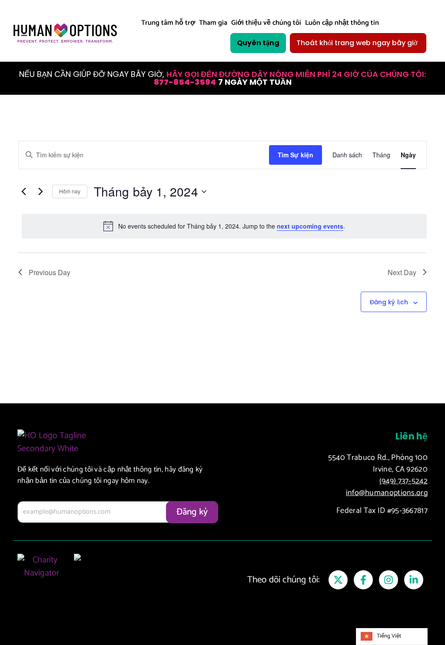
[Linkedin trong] (413, 579)
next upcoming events (310, 226)
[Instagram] (388, 579)
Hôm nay (69, 191)
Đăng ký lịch (389, 302)
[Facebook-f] (363, 579)
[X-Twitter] (338, 579)
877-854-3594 (185, 81)
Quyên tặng (258, 43)
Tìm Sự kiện (295, 154)
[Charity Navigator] (41, 576)
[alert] (224, 226)
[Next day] (40, 191)
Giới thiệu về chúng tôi (266, 23)
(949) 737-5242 (403, 481)
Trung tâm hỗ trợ (168, 23)
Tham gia (213, 23)
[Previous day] (23, 191)
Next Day (402, 272)
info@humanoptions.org (387, 492)
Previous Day (49, 272)
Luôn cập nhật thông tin (342, 23)
